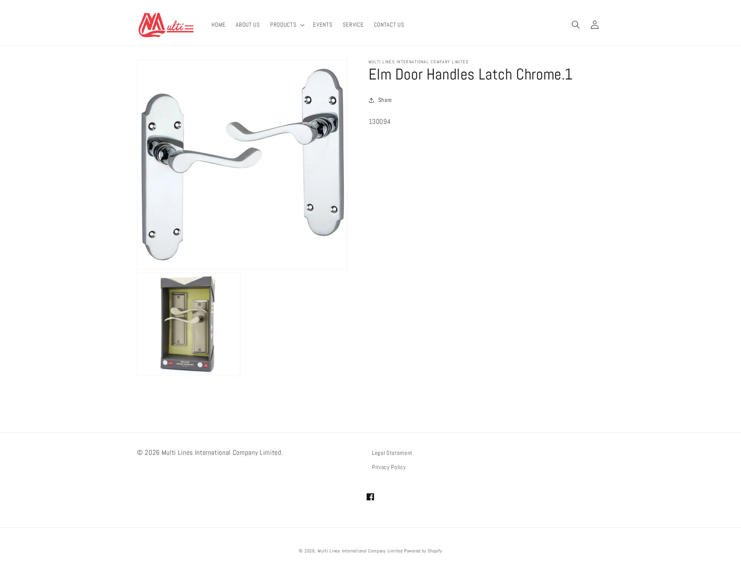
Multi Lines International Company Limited (360, 551)
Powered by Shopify (423, 551)
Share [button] (385, 100)
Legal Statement (392, 453)
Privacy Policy (389, 467)
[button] (286, 25)
